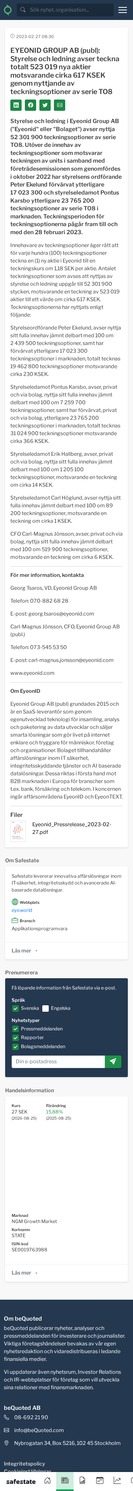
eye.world (22, 910)
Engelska (60, 1008)
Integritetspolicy (24, 1464)
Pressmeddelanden (42, 1029)
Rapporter (32, 1037)
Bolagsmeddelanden (43, 1046)
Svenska (30, 1008)
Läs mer (21, 951)
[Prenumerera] (113, 1062)
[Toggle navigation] (122, 10)
